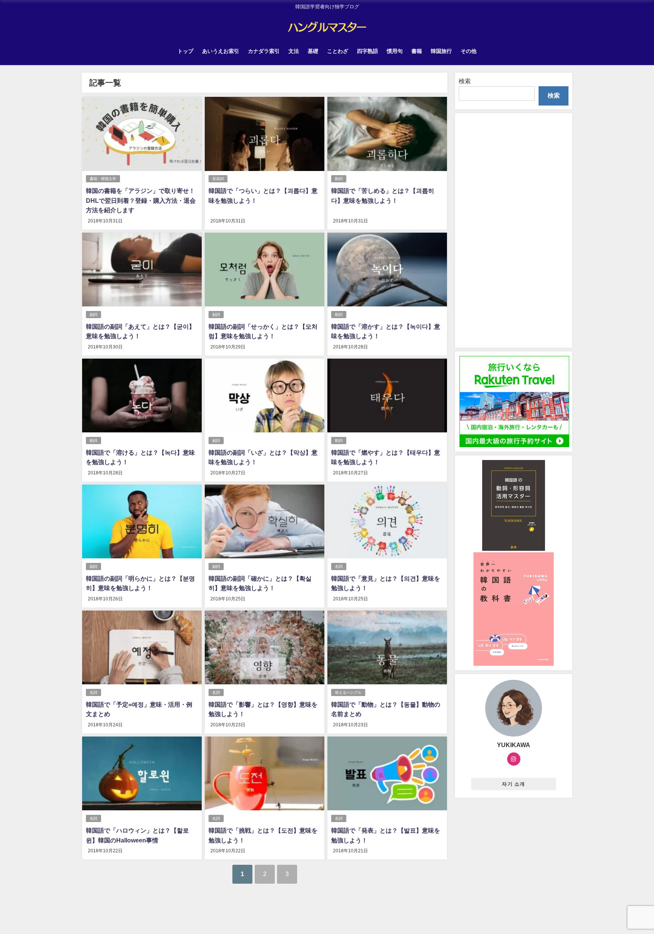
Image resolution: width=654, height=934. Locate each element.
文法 (293, 51)
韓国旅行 (441, 51)
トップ (185, 51)
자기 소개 (513, 784)
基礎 (313, 51)
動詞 (339, 178)
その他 (468, 51)
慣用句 (395, 51)
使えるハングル (348, 692)
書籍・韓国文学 (103, 178)
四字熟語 (367, 51)
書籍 (416, 51)
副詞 (93, 314)
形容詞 (218, 178)
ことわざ (337, 51)
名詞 (339, 566)
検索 (465, 81)
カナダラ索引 (264, 51)
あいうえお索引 (220, 51)
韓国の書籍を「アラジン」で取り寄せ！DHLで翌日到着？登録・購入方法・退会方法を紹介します (141, 200)
